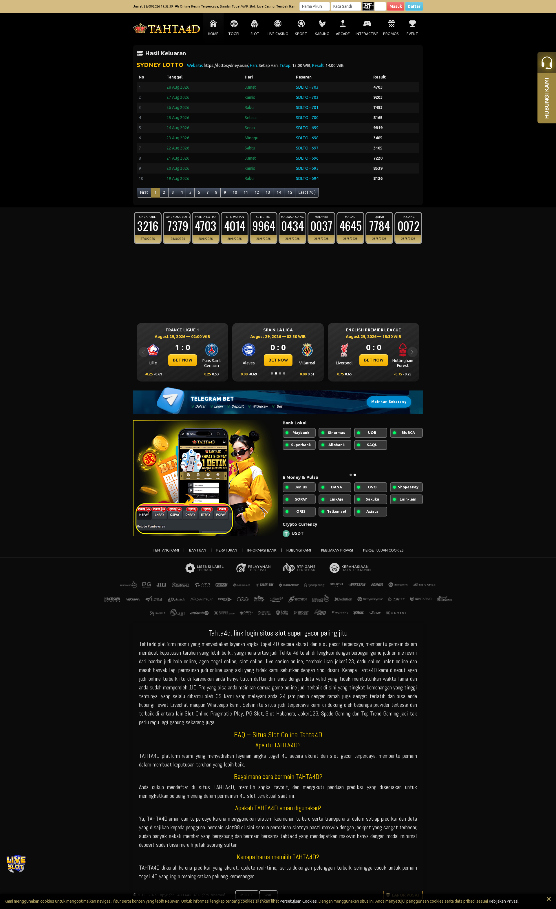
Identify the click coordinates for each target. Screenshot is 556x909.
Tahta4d (147, 644)
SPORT (301, 34)
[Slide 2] (276, 373)
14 (279, 192)
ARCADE (343, 34)
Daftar (414, 6)
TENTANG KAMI (166, 550)
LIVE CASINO (278, 34)
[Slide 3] (280, 373)
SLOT (254, 34)
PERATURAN (226, 550)
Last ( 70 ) (307, 192)
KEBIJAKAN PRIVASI (337, 550)
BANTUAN (197, 550)
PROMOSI (391, 34)
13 (268, 192)
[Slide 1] (272, 373)
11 (246, 192)
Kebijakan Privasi (503, 901)
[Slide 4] (284, 373)
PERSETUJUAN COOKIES (383, 550)
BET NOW (232, 360)
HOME (213, 34)
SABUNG (322, 34)
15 (290, 192)
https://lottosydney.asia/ (226, 65)
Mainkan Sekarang (389, 402)
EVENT (412, 34)
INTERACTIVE (367, 34)
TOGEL (234, 34)
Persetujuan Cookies (298, 901)
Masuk (395, 6)
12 (257, 192)
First (144, 192)
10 (235, 192)
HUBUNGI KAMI (298, 550)
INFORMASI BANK (261, 550)
